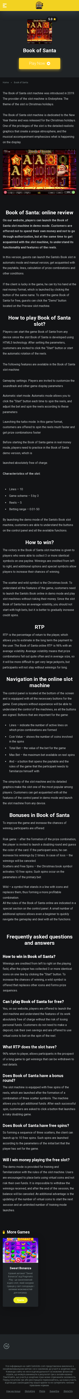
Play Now (37, 63)
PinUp (42, 1391)
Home (6, 82)
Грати (20, 1300)
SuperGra (54, 1391)
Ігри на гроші (13, 1391)
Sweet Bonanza (20, 1268)
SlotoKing (30, 1391)
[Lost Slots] (39, 5)
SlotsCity (68, 1391)
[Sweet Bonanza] (20, 1262)
